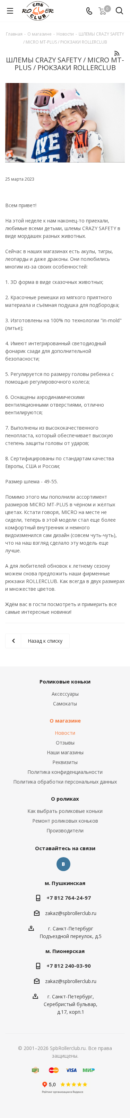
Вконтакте (63, 864)
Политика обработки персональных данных (65, 781)
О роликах (65, 798)
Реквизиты (65, 762)
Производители (65, 830)
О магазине (65, 720)
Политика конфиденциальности (65, 772)
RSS (117, 53)
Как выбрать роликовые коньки (65, 811)
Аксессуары (65, 693)
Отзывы (65, 742)
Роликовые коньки (65, 681)
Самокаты (65, 703)
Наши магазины (65, 752)
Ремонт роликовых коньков (65, 820)
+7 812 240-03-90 (68, 965)
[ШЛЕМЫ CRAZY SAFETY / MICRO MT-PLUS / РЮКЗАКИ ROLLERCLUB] (65, 123)
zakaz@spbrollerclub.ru (70, 913)
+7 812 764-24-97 (68, 897)
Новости (65, 733)
